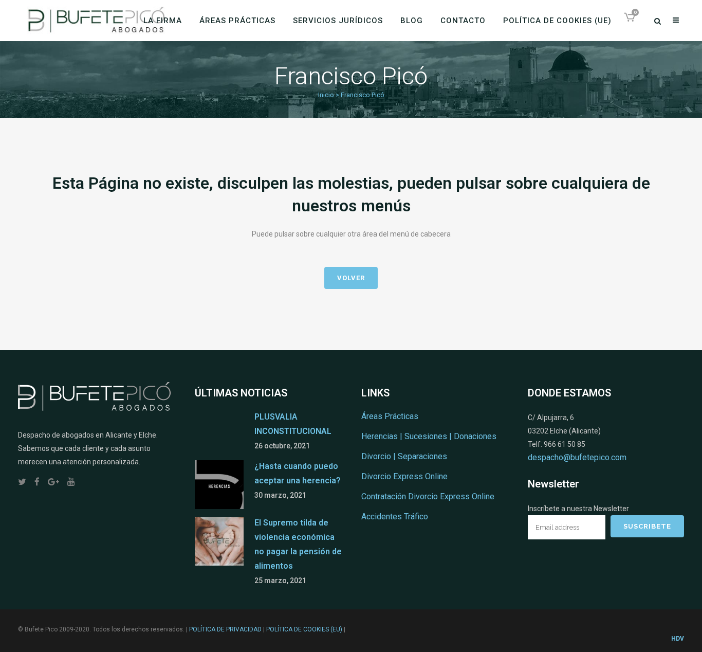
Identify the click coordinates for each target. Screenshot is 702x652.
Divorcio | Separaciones (404, 456)
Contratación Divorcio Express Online (427, 496)
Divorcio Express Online (404, 476)
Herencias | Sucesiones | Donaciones (428, 436)
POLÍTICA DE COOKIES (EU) (304, 629)
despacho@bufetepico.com (577, 457)
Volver (351, 278)
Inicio (326, 95)
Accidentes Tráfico (394, 516)
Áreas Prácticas (389, 416)
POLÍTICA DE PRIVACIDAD (225, 629)
